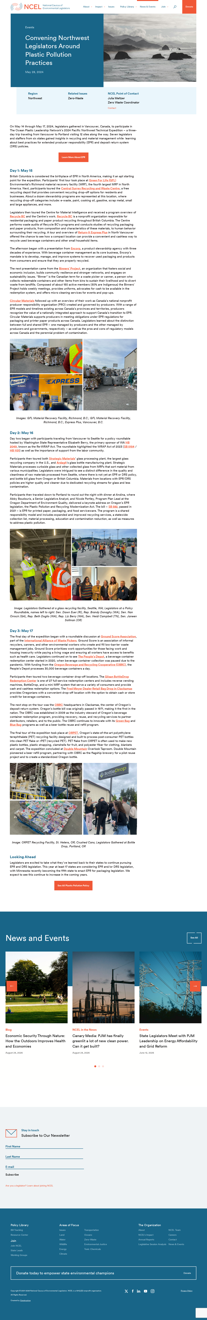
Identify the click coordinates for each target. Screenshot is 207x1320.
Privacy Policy (186, 1291)
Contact (112, 108)
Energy (63, 1249)
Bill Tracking (17, 1230)
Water (62, 1239)
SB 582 (113, 506)
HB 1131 (15, 450)
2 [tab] (99, 1066)
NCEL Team (175, 1230)
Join (163, 6)
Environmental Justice (95, 1244)
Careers (172, 1235)
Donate (189, 6)
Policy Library (127, 6)
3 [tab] (103, 1066)
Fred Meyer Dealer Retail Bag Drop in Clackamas (99, 688)
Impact (98, 6)
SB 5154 (129, 446)
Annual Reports (146, 1239)
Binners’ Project (69, 268)
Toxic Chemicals (92, 1249)
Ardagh (62, 462)
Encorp (75, 248)
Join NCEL (16, 1245)
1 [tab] (95, 1066)
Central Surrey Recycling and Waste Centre (90, 188)
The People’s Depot (91, 656)
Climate (63, 1253)
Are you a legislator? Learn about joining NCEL (29, 1185)
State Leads (17, 1250)
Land (61, 1235)
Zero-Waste (90, 1239)
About (86, 6)
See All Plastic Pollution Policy (73, 885)
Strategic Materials (62, 458)
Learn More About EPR (73, 157)
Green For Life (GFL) (102, 180)
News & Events (147, 6)
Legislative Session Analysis (152, 1244)
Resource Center (19, 1235)
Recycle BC (17, 216)
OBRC (59, 704)
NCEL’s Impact (145, 1235)
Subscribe (12, 1174)
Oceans (88, 1235)
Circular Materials (22, 300)
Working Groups (19, 1255)
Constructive (25, 1300)
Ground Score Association (118, 636)
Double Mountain (75, 748)
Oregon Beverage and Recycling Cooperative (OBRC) (90, 664)
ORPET (73, 732)
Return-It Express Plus (92, 232)
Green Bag (123, 720)
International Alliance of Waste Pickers (50, 640)
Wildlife (63, 1244)
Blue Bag (16, 724)
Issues (111, 6)
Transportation (91, 1230)
